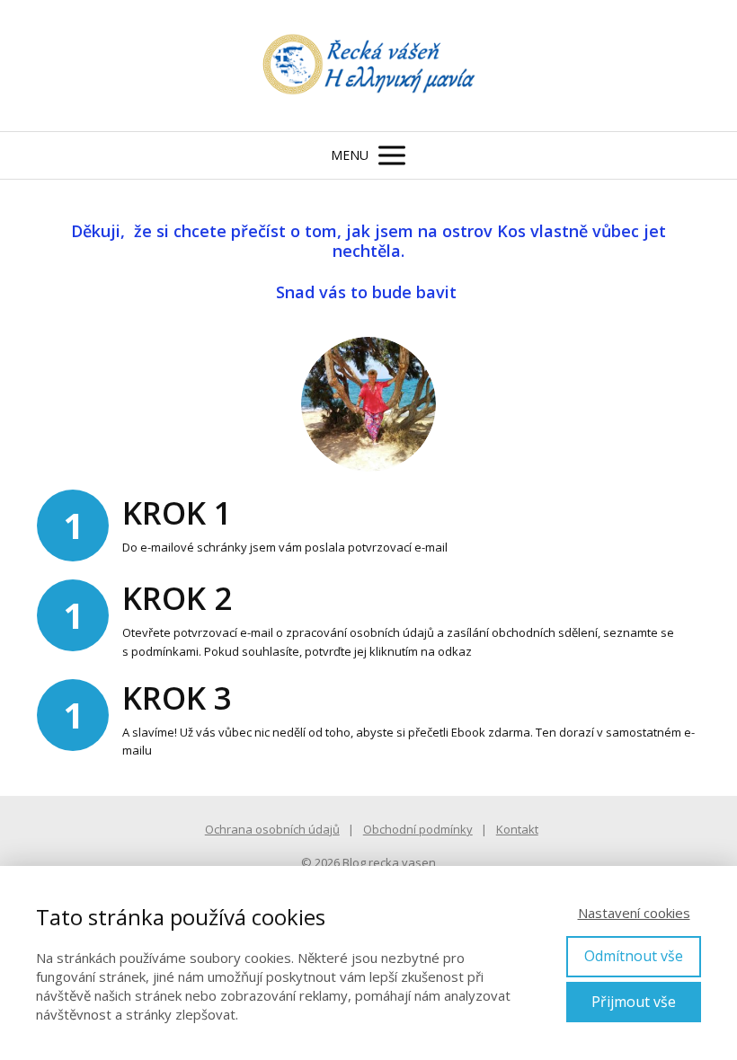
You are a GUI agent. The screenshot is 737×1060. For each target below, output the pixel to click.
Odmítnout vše (633, 956)
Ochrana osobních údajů (272, 829)
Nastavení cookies (634, 913)
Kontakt (517, 829)
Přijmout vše (633, 1001)
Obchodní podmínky (418, 829)
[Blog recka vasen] (369, 65)
